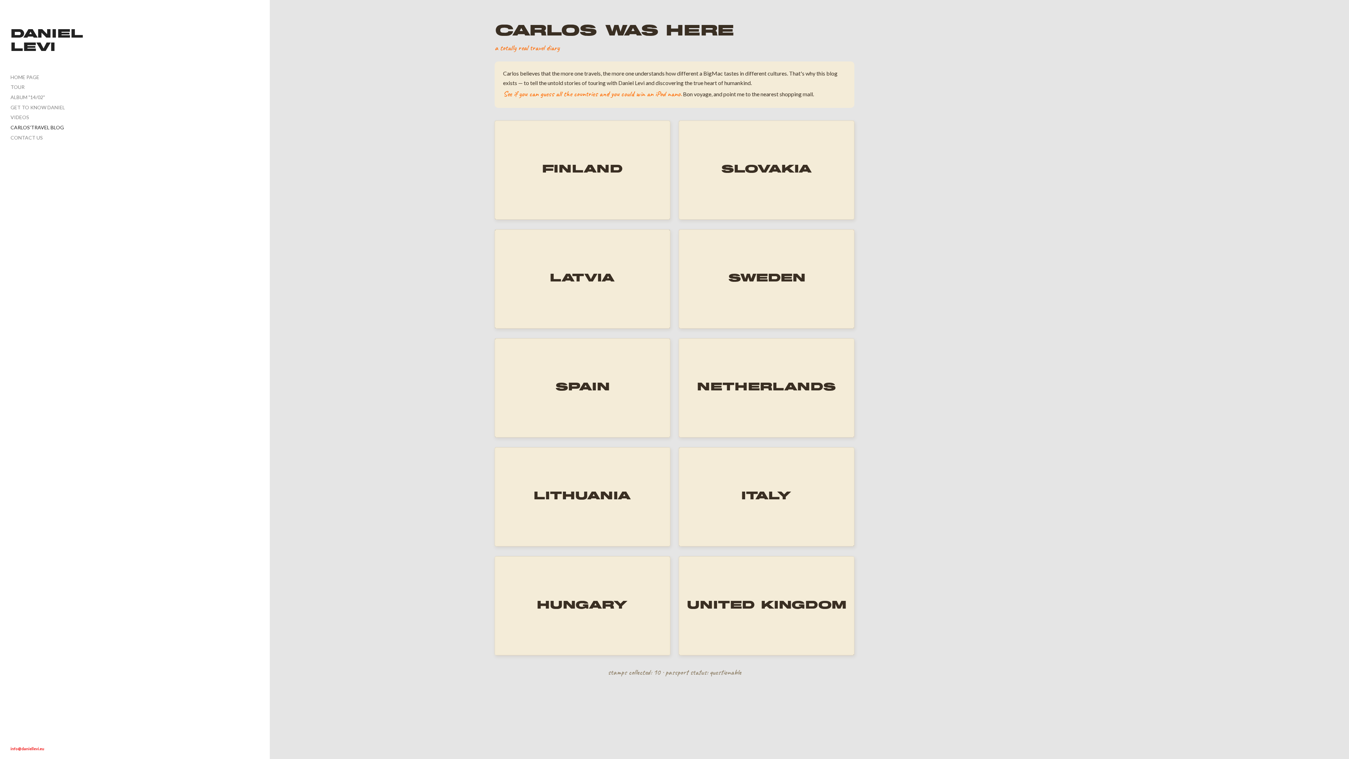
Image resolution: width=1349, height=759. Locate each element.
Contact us (27, 138)
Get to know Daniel (38, 107)
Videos (20, 117)
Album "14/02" (28, 97)
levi (33, 48)
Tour (18, 87)
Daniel (47, 34)
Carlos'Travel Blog (37, 127)
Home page (25, 77)
